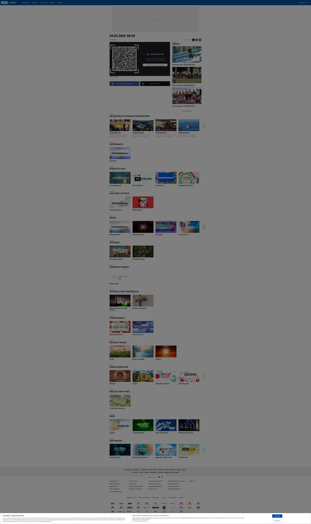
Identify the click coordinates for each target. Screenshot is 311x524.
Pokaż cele (277, 520)
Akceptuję (277, 516)
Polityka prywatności (46, 521)
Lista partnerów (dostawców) (139, 521)
